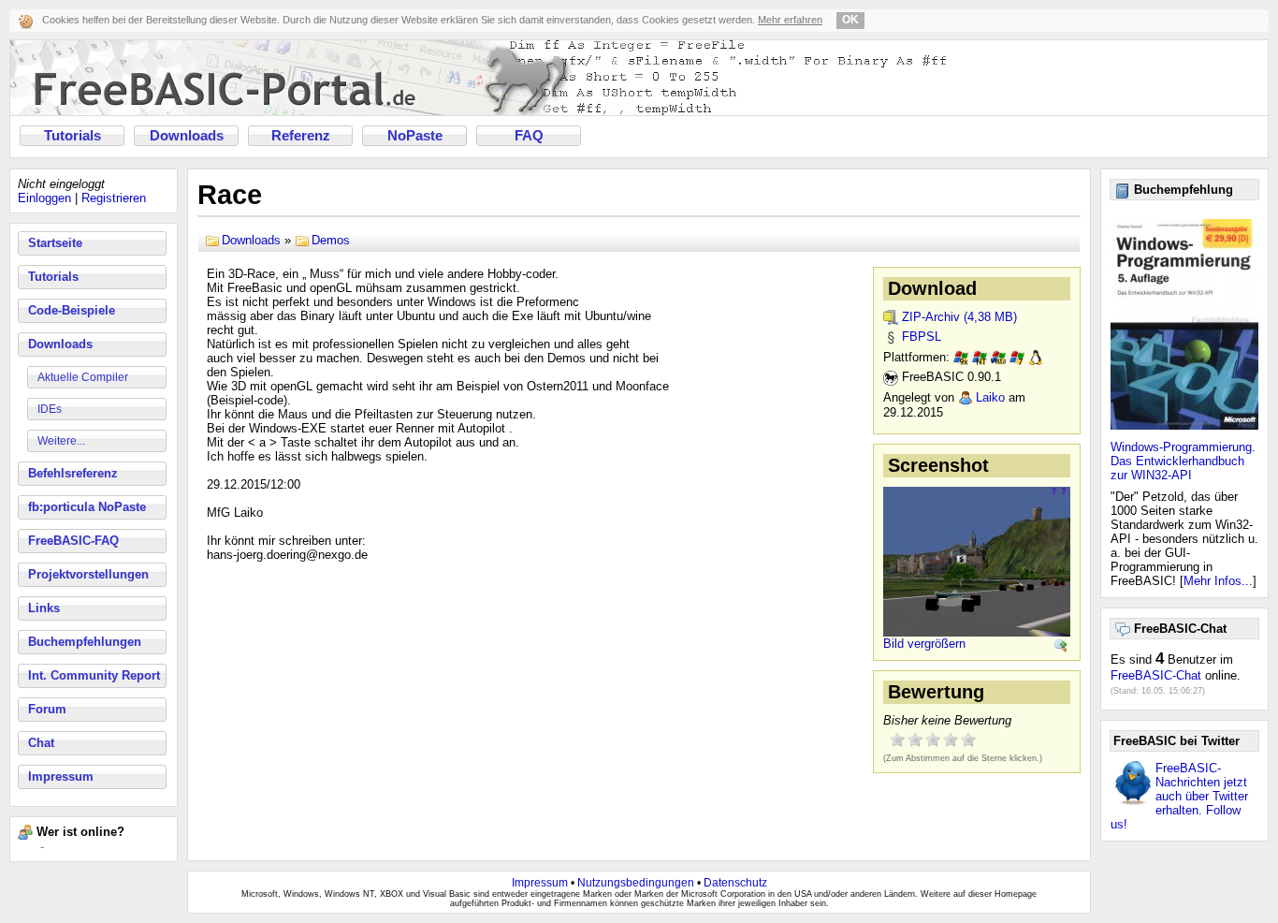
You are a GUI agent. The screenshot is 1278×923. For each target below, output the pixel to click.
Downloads (187, 135)
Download (932, 288)
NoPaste (415, 135)
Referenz (300, 135)
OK (850, 19)
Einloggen (44, 198)
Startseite (55, 243)
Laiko (990, 397)
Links (44, 608)
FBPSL (921, 337)
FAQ (529, 135)
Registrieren (113, 198)
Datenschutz (735, 882)
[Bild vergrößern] (1060, 645)
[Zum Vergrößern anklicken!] (976, 560)
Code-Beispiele (71, 310)
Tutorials (72, 135)
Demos (331, 240)
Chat (41, 743)
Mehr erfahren (790, 19)
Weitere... (61, 440)
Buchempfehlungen (84, 642)
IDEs (49, 409)
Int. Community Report (94, 675)
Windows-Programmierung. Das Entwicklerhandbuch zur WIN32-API (1183, 461)
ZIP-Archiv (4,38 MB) (959, 317)
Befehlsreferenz (73, 473)
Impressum (61, 776)
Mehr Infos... (1218, 581)
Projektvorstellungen (88, 574)
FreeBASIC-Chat (1156, 675)
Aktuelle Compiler (82, 377)
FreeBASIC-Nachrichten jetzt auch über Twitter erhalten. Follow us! (1179, 796)
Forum (47, 709)
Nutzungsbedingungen (635, 882)
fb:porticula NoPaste (87, 507)
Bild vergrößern (924, 644)
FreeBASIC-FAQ (73, 541)
